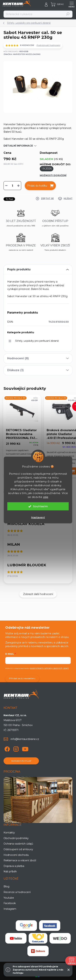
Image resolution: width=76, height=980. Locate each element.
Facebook (10, 903)
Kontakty (9, 832)
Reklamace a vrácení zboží (20, 860)
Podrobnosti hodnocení (48, 45)
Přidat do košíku (37, 185)
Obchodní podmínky (16, 838)
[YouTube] (25, 748)
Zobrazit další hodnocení (38, 594)
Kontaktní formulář (21, 760)
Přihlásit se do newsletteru (22, 678)
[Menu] (71, 4)
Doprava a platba (14, 866)
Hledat (68, 14)
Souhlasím (40, 506)
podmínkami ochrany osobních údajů (49, 668)
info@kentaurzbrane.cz (25, 739)
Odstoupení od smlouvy (18, 849)
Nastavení (38, 517)
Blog (6, 886)
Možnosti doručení (53, 175)
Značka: (22, 54)
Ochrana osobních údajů (18, 843)
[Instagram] (15, 748)
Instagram (10, 908)
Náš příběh (10, 871)
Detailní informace (18, 145)
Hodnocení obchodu (16, 855)
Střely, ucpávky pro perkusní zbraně (37, 340)
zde (45, 497)
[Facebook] (7, 748)
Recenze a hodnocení (17, 892)
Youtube (9, 897)
